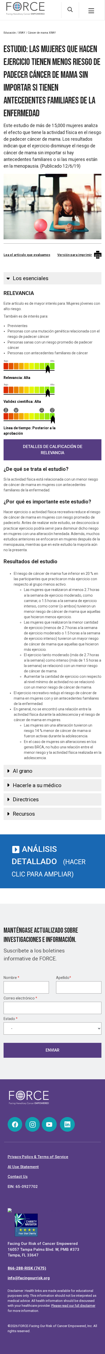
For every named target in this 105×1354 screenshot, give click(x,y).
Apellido (63, 978)
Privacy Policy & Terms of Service (38, 1157)
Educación (10, 32)
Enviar (52, 1050)
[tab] (52, 278)
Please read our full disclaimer (73, 1306)
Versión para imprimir (74, 255)
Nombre (11, 978)
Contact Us (18, 1176)
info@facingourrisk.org (29, 1278)
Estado (11, 1019)
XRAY (21, 32)
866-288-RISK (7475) (27, 1268)
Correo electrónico (20, 998)
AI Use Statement (23, 1167)
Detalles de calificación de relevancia (52, 449)
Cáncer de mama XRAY (42, 32)
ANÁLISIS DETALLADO (49, 861)
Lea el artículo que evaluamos (27, 255)
